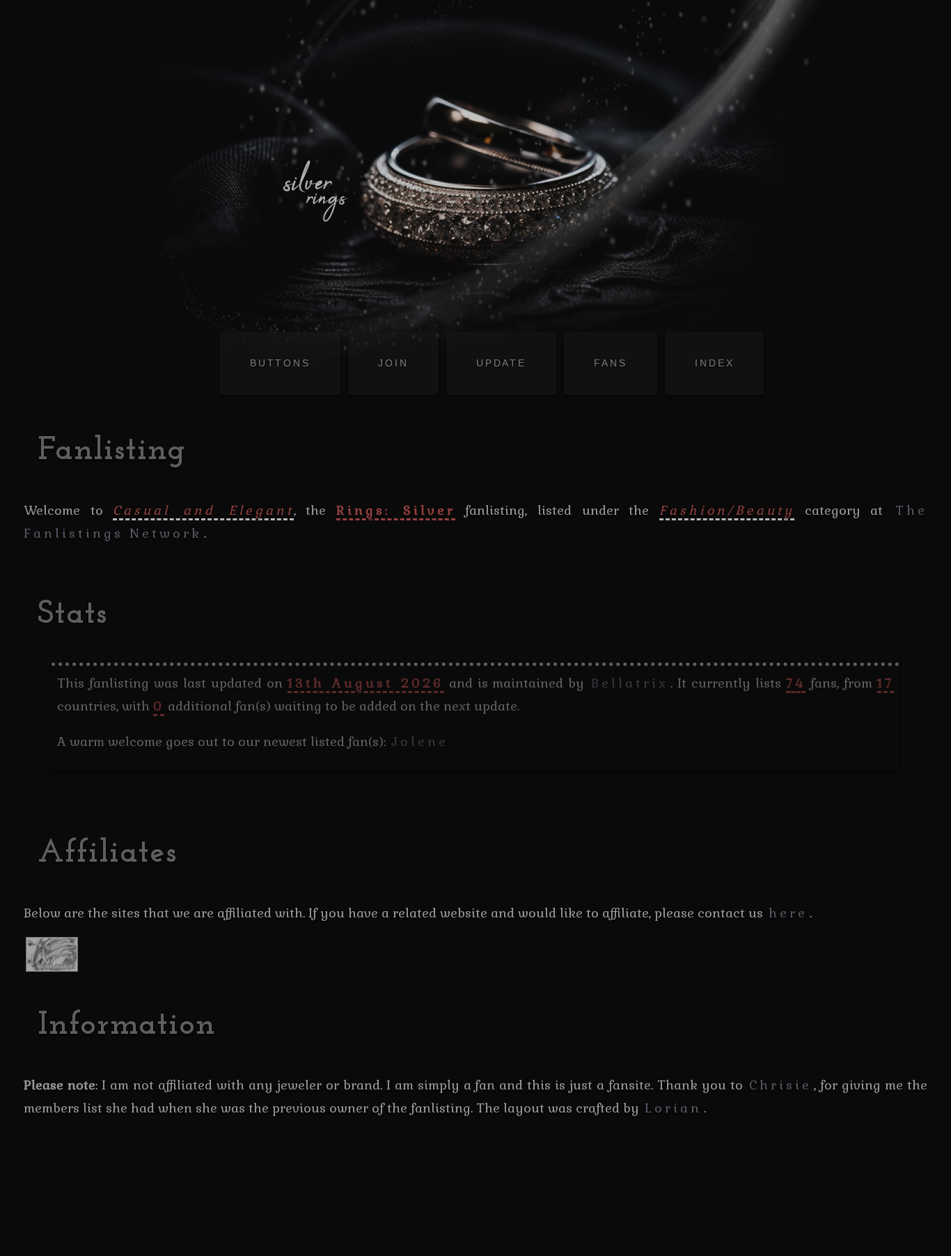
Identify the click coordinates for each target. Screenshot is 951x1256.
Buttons (280, 363)
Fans (610, 363)
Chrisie (780, 1085)
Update (501, 363)
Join (393, 363)
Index (714, 363)
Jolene (419, 742)
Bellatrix (629, 683)
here (788, 913)
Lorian (673, 1108)
